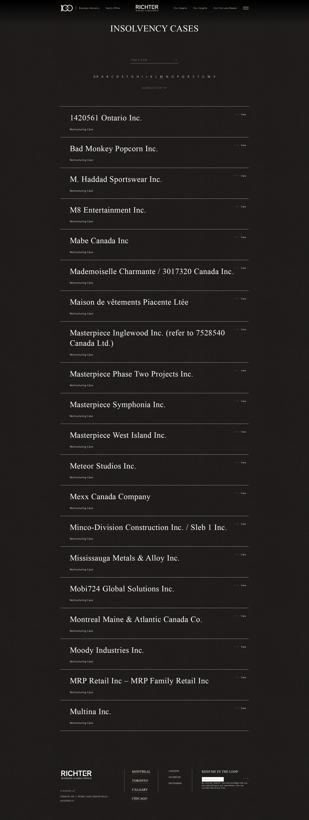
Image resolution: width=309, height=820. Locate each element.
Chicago (139, 798)
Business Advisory (89, 8)
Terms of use (67, 796)
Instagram (175, 783)
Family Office (113, 8)
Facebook (175, 777)
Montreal (141, 771)
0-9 (96, 76)
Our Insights (200, 8)
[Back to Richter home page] (76, 775)
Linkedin (174, 770)
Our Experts (180, 8)
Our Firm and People (225, 8)
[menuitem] (89, 8)
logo (147, 6)
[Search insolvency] (176, 60)
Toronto (140, 780)
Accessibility (67, 800)
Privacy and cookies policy (93, 796)
